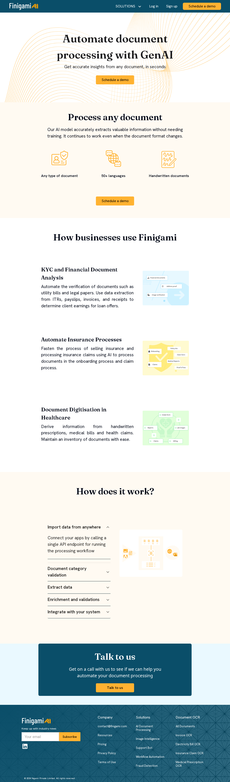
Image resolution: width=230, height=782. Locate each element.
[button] (79, 527)
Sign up (171, 6)
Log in (153, 6)
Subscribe (70, 737)
